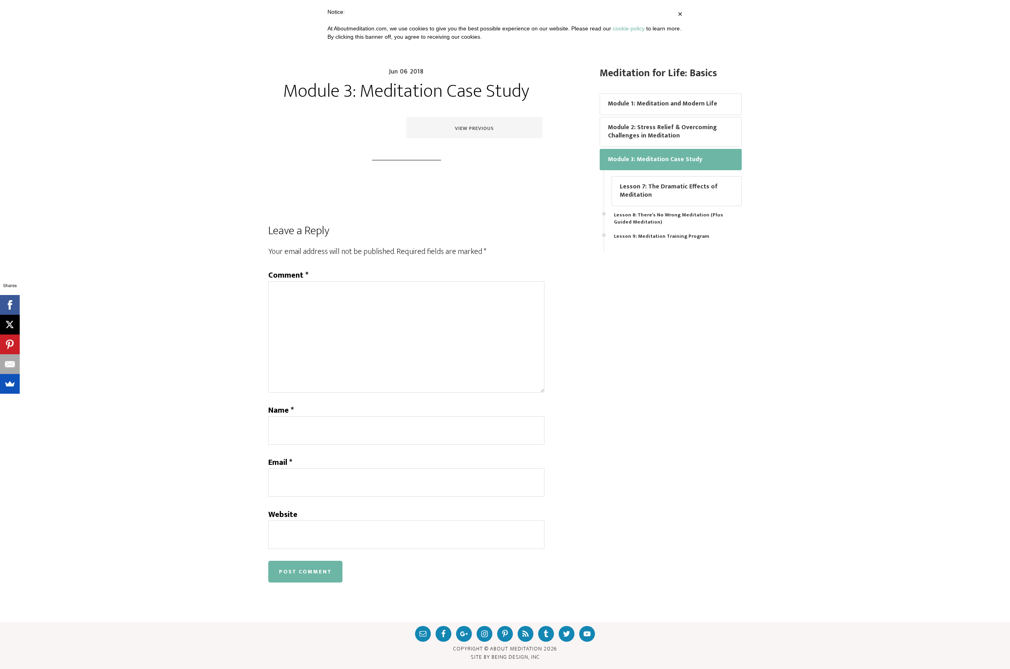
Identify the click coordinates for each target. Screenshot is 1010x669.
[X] (10, 324)
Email (280, 462)
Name (281, 410)
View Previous (474, 128)
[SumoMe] (10, 384)
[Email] (10, 364)
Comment (288, 275)
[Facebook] (10, 305)
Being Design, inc (516, 656)
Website (282, 515)
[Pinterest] (10, 344)
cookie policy (629, 28)
